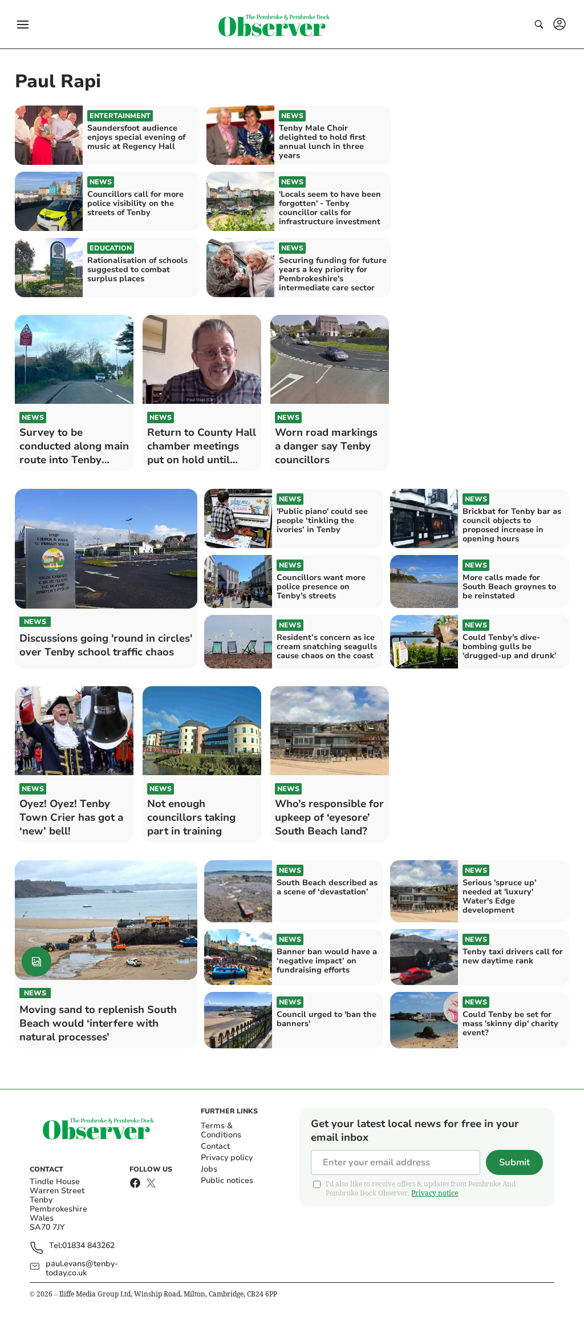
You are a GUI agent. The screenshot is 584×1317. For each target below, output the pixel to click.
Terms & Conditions (221, 1130)
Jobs (209, 1169)
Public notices (227, 1180)
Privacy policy (227, 1157)
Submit (514, 1162)
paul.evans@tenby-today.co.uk (82, 1268)
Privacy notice (434, 1193)
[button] (22, 24)
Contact (215, 1146)
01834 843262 (88, 1246)
